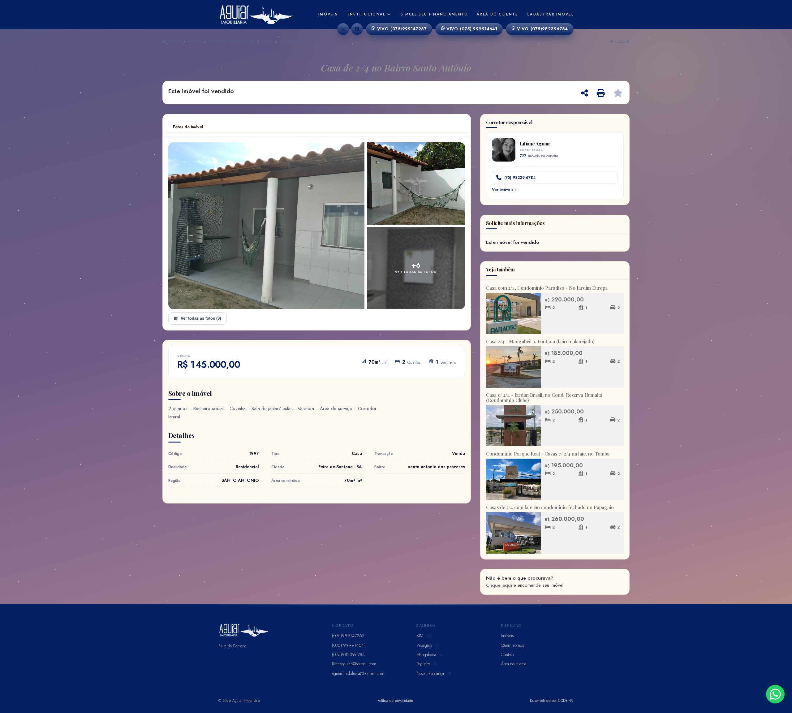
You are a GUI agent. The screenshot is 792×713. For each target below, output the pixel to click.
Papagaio (427, 645)
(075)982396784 (542, 29)
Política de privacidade (395, 700)
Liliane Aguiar (535, 143)
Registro (426, 664)
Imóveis (328, 14)
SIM (424, 636)
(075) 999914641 (471, 29)
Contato (507, 654)
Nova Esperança (433, 673)
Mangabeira (429, 654)
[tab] (188, 127)
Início (174, 41)
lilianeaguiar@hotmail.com (354, 664)
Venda (194, 41)
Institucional (366, 14)
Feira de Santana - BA (232, 41)
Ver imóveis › (504, 189)
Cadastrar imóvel (550, 14)
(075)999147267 (402, 29)
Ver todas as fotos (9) (201, 318)
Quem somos (512, 645)
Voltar (622, 41)
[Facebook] (357, 29)
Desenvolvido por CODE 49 (552, 700)
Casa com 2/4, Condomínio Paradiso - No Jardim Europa (547, 288)
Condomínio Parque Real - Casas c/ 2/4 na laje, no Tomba (547, 454)
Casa (267, 41)
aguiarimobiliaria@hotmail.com (358, 673)
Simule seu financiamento (434, 14)
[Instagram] (343, 29)
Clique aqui (499, 585)
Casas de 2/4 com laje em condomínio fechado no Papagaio (550, 507)
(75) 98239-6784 (520, 177)
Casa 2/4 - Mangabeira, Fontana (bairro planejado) (540, 341)
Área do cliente (497, 14)
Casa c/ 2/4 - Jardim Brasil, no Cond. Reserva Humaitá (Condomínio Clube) (544, 397)
